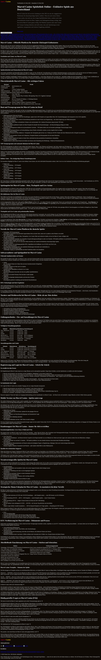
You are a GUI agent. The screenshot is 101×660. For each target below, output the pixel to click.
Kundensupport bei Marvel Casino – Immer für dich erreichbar (21, 38)
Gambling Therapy (8, 646)
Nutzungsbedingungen (12, 651)
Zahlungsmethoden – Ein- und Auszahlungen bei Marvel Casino (29, 36)
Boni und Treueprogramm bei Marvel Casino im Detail (77, 34)
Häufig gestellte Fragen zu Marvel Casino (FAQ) (85, 39)
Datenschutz (3, 651)
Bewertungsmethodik (31, 651)
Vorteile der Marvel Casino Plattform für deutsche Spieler (38, 35)
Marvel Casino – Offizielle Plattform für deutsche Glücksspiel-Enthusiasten (18, 34)
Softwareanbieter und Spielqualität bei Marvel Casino (65, 35)
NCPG (25, 646)
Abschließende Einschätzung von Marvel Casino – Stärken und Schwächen (54, 39)
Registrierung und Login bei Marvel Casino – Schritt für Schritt (60, 36)
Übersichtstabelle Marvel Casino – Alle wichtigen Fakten (50, 34)
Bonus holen (20, 31)
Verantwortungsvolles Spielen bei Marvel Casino (48, 38)
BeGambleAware (18, 646)
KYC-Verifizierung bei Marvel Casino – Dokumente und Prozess (20, 39)
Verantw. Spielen (40, 651)
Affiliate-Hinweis (21, 651)
